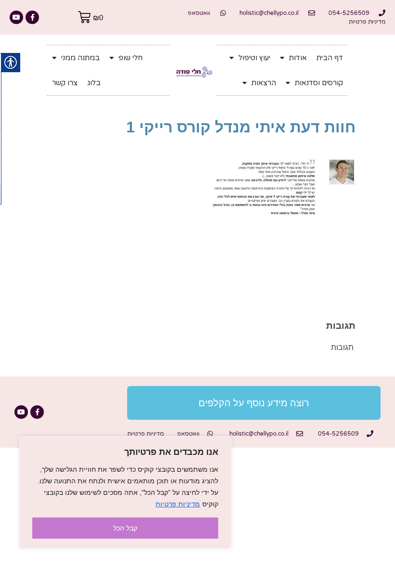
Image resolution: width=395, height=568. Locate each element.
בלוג (94, 82)
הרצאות (263, 82)
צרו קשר (65, 82)
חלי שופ (130, 57)
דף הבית (329, 57)
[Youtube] (16, 17)
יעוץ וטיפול (254, 57)
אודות (298, 57)
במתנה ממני (80, 57)
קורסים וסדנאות (319, 82)
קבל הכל (125, 528)
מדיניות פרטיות (178, 504)
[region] (125, 492)
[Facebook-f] (32, 17)
